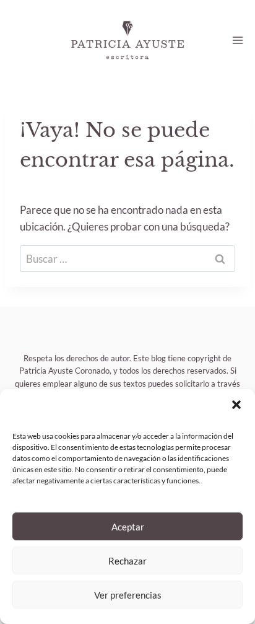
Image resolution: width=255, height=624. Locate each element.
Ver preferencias (128, 594)
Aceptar (127, 526)
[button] (236, 404)
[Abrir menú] (237, 40)
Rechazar (127, 560)
